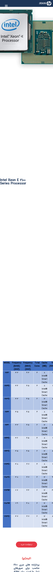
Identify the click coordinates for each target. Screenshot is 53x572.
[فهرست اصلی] (6, 6)
